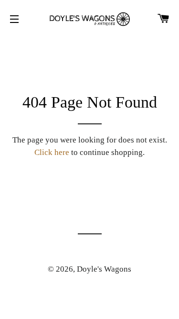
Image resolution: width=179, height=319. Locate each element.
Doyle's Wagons (104, 269)
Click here (51, 152)
